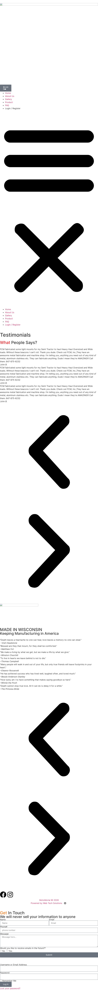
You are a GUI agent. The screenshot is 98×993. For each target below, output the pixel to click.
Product (9, 102)
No (3, 951)
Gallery (8, 99)
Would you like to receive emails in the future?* (23, 948)
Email (51, 919)
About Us (9, 96)
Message (4, 934)
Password (4, 973)
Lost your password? (10, 988)
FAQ (7, 105)
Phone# (3, 927)
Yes (10, 951)
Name (3, 919)
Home (8, 93)
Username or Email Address (13, 965)
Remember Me (9, 981)
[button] (49, 209)
